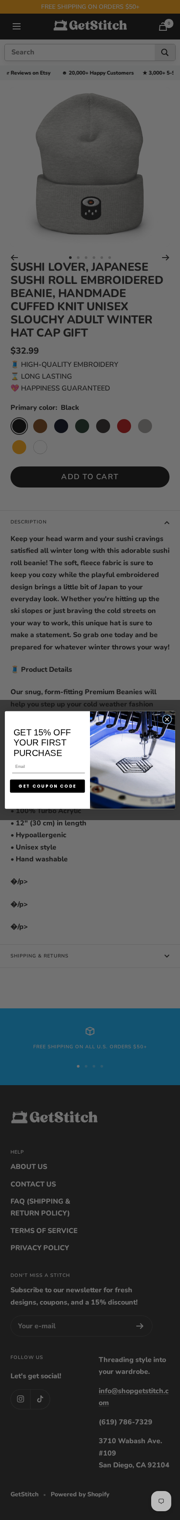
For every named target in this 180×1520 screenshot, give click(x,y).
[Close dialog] (167, 719)
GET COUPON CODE (47, 786)
